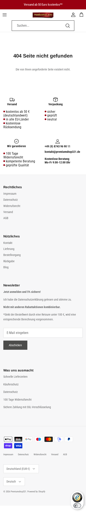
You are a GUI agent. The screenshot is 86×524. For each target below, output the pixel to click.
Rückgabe (9, 261)
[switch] (77, 505)
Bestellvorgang (12, 255)
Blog (6, 267)
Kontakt (7, 242)
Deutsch (11, 481)
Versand (8, 212)
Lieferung (8, 249)
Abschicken (15, 345)
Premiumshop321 (18, 491)
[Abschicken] (67, 25)
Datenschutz (10, 199)
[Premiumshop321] (43, 14)
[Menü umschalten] (4, 14)
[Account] (72, 14)
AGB (5, 218)
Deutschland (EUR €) (18, 468)
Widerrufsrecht (11, 206)
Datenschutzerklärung (31, 299)
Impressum (9, 193)
